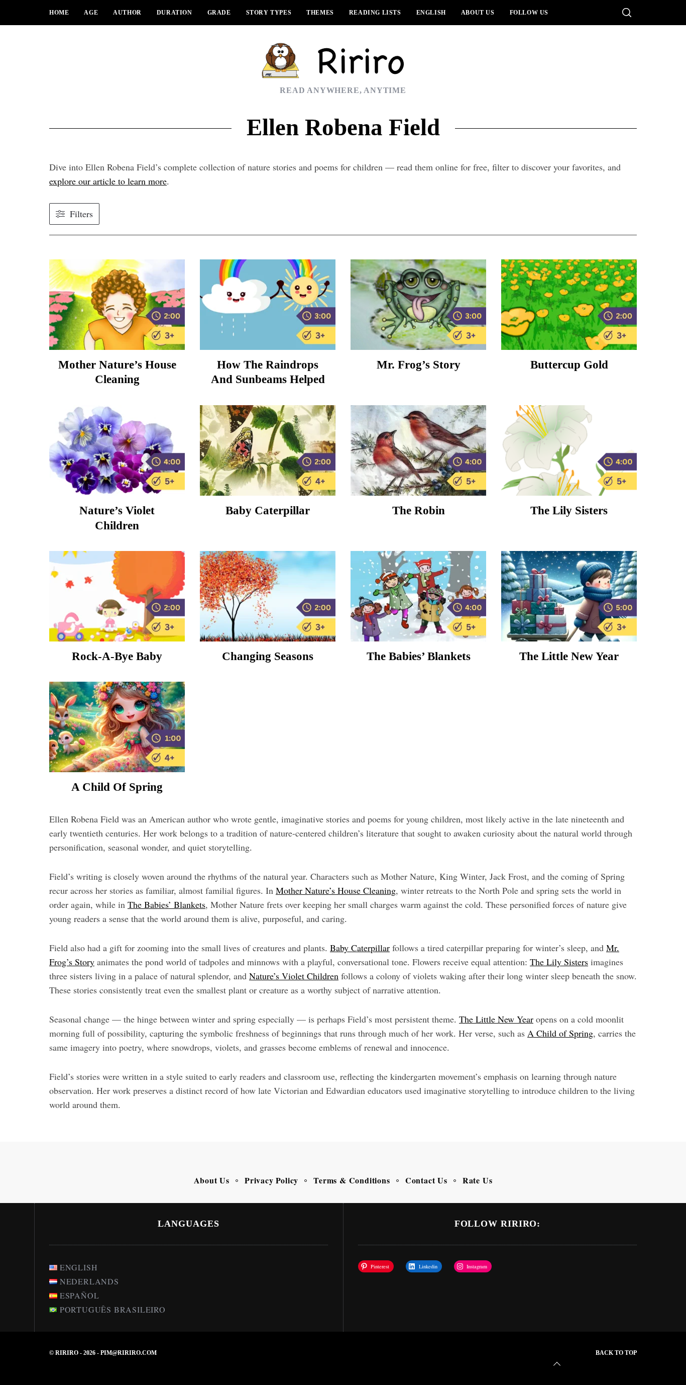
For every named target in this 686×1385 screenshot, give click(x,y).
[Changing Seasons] (267, 596)
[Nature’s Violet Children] (117, 450)
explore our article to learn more (108, 181)
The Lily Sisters (569, 510)
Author (127, 12)
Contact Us (426, 1180)
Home (59, 12)
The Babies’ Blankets (419, 656)
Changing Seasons (267, 656)
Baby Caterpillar (267, 510)
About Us (478, 12)
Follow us (529, 12)
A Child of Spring (117, 787)
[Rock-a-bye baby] (117, 596)
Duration (174, 12)
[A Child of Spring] (117, 727)
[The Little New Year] (569, 596)
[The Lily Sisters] (569, 450)
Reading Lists (375, 12)
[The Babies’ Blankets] (418, 596)
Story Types (269, 12)
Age (91, 12)
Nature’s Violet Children (293, 976)
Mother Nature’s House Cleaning (336, 890)
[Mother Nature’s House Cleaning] (117, 304)
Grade (219, 12)
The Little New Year (569, 656)
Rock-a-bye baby (117, 656)
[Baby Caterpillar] (267, 450)
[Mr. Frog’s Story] (418, 304)
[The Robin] (418, 450)
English (431, 12)
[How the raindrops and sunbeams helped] (267, 304)
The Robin (418, 510)
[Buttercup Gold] (569, 304)
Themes (320, 12)
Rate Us (478, 1180)
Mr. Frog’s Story (419, 364)
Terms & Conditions (351, 1180)
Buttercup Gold (569, 364)
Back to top (616, 1352)
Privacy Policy (271, 1180)
